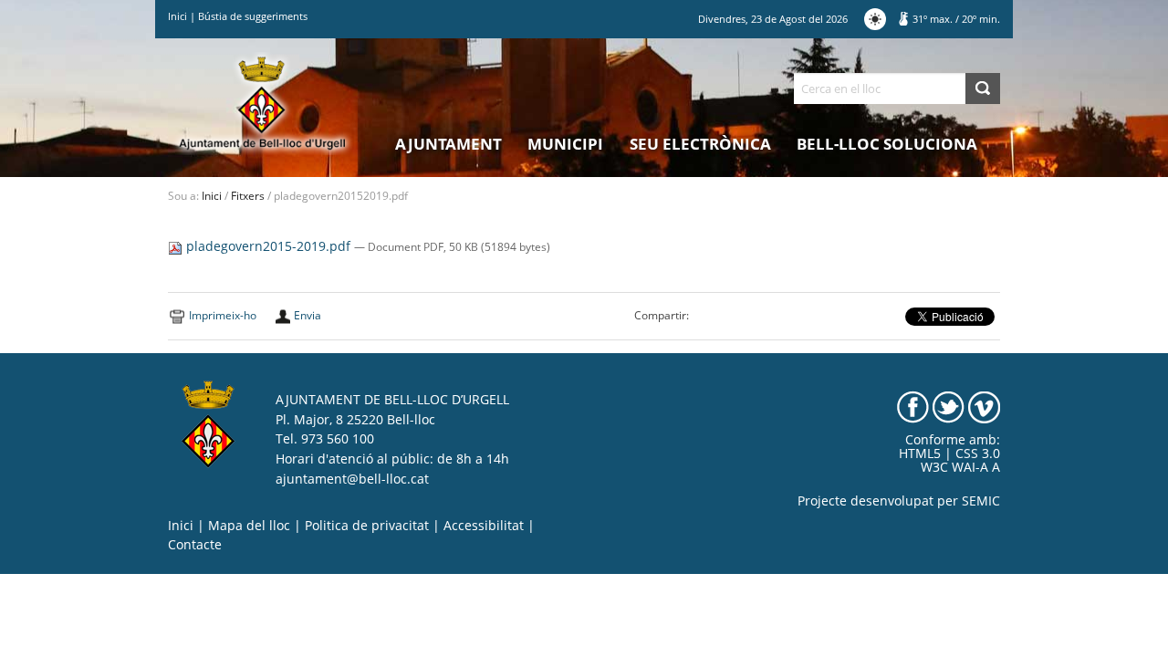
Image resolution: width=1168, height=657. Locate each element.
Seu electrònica (700, 143)
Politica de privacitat (367, 525)
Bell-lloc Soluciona (887, 143)
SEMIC (981, 501)
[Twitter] (949, 406)
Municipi (565, 143)
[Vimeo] (984, 406)
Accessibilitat (483, 525)
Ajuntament (448, 143)
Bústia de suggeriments (253, 16)
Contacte (195, 545)
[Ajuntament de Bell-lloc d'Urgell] (262, 102)
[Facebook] (913, 406)
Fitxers (248, 195)
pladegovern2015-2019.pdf (268, 246)
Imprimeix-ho (222, 315)
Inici (177, 16)
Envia (307, 315)
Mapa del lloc (249, 525)
